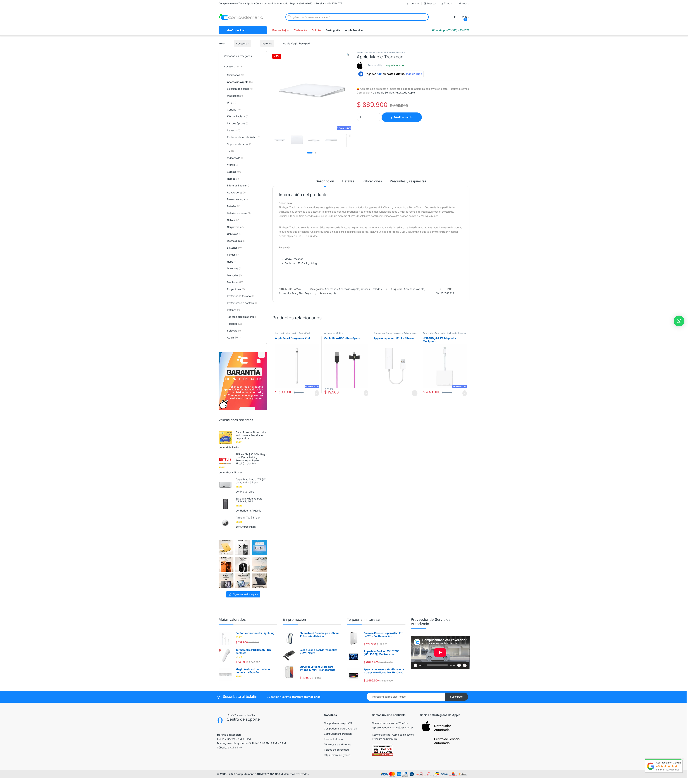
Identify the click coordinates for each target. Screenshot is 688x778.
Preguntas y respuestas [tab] (408, 181)
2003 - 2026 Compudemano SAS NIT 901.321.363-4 (251, 773)
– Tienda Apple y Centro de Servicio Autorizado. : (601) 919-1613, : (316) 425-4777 (280, 3)
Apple (332, 293)
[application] (440, 652)
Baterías (233, 206)
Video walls (235, 157)
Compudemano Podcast (338, 733)
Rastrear (428, 3)
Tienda (445, 3)
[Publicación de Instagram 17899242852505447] (259, 580)
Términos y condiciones (337, 744)
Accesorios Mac (288, 293)
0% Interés (300, 30)
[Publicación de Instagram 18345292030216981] (242, 580)
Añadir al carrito (405, 117)
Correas (233, 109)
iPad (307, 333)
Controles (234, 233)
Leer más (414, 393)
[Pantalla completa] (465, 665)
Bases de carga (237, 199)
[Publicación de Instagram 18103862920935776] (242, 564)
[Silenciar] (459, 665)
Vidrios (232, 164)
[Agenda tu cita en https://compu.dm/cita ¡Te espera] (259, 547)
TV (231, 150)
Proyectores (236, 289)
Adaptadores (410, 333)
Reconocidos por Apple (385, 734)
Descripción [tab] (325, 181)
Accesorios (242, 43)
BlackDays (305, 293)
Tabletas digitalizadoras (242, 316)
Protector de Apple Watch (243, 137)
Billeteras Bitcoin (238, 185)
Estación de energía (240, 88)
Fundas (233, 254)
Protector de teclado (240, 295)
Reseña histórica (333, 739)
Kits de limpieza (237, 116)
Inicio (221, 43)
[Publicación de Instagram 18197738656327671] (226, 547)
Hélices (233, 178)
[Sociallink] (219, 755)
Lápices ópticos (237, 123)
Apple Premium (354, 30)
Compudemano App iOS (338, 723)
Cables (339, 333)
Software (234, 330)
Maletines (234, 268)
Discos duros (236, 240)
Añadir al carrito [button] (315, 393)
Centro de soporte (249, 719)
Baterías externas (239, 213)
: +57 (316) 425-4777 (450, 30)
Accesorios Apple (377, 52)
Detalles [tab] (348, 181)
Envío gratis (333, 30)
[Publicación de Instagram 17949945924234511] (259, 564)
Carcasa (234, 171)
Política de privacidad (336, 749)
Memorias (234, 275)
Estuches (234, 247)
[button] (348, 55)
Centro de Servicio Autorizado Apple (394, 92)
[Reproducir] (415, 665)
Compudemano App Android (340, 728)
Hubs (231, 261)
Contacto (409, 3)
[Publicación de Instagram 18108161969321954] (226, 580)
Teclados (400, 52)
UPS (231, 102)
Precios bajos (280, 30)
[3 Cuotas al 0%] (279, 140)
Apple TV (234, 337)
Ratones (266, 43)
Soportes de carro (239, 144)
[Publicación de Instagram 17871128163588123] (242, 547)
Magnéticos (235, 95)
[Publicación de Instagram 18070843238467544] (226, 564)
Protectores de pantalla (242, 302)
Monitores (235, 282)
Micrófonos (235, 74)
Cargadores (236, 227)
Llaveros (233, 130)
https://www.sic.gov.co (337, 755)
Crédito (316, 30)
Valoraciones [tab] (372, 181)
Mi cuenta (464, 3)
